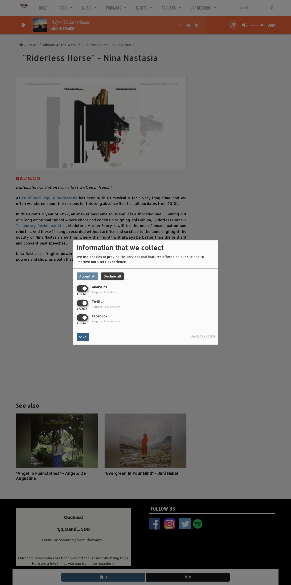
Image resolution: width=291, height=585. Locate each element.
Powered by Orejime (203, 336)
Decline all (112, 276)
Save (83, 337)
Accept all (87, 276)
